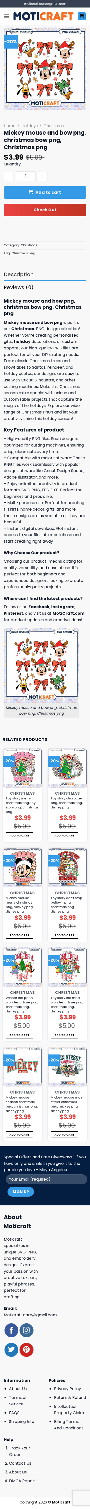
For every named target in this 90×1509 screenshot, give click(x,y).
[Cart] (82, 16)
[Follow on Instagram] (26, 1330)
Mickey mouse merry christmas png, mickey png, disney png (20, 905)
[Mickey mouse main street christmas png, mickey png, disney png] (67, 1067)
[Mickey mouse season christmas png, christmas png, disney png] (22, 1067)
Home (10, 126)
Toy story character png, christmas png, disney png (67, 803)
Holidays (30, 126)
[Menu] (7, 16)
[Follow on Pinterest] (26, 1350)
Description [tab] (19, 274)
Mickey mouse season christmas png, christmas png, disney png (22, 1104)
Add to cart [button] (20, 835)
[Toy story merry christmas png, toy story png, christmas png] (22, 768)
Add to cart (48, 192)
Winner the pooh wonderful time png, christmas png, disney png (22, 1005)
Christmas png (23, 253)
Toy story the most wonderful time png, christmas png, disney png (67, 1005)
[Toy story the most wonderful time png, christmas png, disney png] (67, 967)
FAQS (14, 1413)
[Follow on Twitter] (11, 1350)
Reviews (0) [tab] (19, 287)
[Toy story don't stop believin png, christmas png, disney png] (67, 867)
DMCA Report (22, 1481)
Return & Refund (70, 1397)
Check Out (45, 209)
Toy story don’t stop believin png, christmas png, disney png (66, 905)
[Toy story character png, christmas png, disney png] (67, 768)
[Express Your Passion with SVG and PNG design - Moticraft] (44, 16)
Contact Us (20, 1463)
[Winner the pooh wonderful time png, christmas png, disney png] (22, 967)
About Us (18, 1389)
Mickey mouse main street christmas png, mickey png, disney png (67, 1104)
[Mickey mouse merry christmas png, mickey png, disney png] (22, 867)
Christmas (54, 126)
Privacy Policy (67, 1389)
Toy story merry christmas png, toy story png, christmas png (22, 805)
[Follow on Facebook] (11, 1330)
